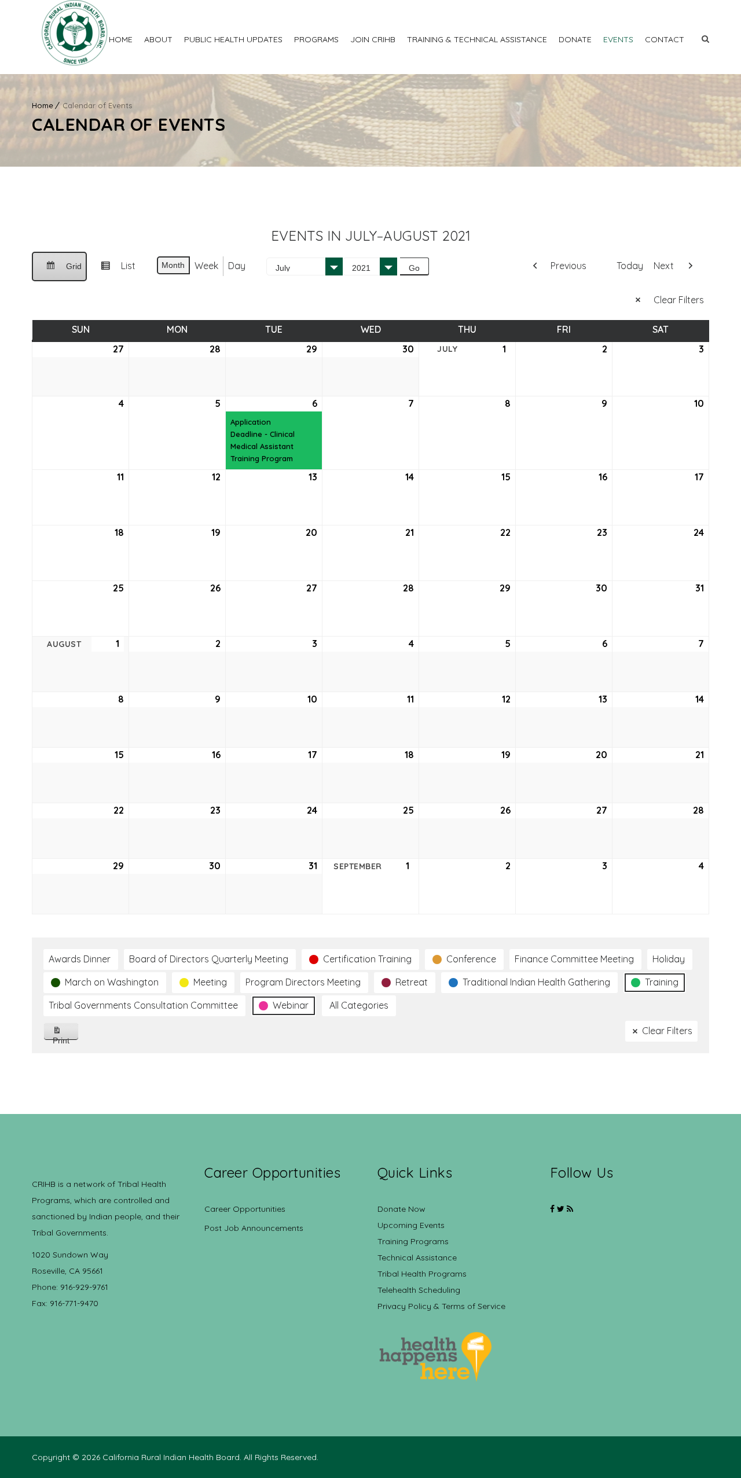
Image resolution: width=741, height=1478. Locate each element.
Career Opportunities (244, 1209)
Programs (316, 39)
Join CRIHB (372, 39)
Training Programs (413, 1241)
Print (66, 1038)
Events (618, 39)
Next (664, 265)
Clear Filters (679, 300)
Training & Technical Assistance (477, 39)
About (158, 39)
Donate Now (401, 1209)
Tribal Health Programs (422, 1274)
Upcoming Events (411, 1225)
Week (206, 265)
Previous (568, 265)
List (113, 270)
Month (173, 265)
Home (121, 39)
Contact (664, 39)
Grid (59, 271)
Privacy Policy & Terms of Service (441, 1306)
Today (630, 265)
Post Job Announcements (253, 1228)
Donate (575, 39)
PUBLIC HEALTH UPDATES (233, 39)
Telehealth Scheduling (418, 1290)
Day (236, 265)
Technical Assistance (417, 1257)
